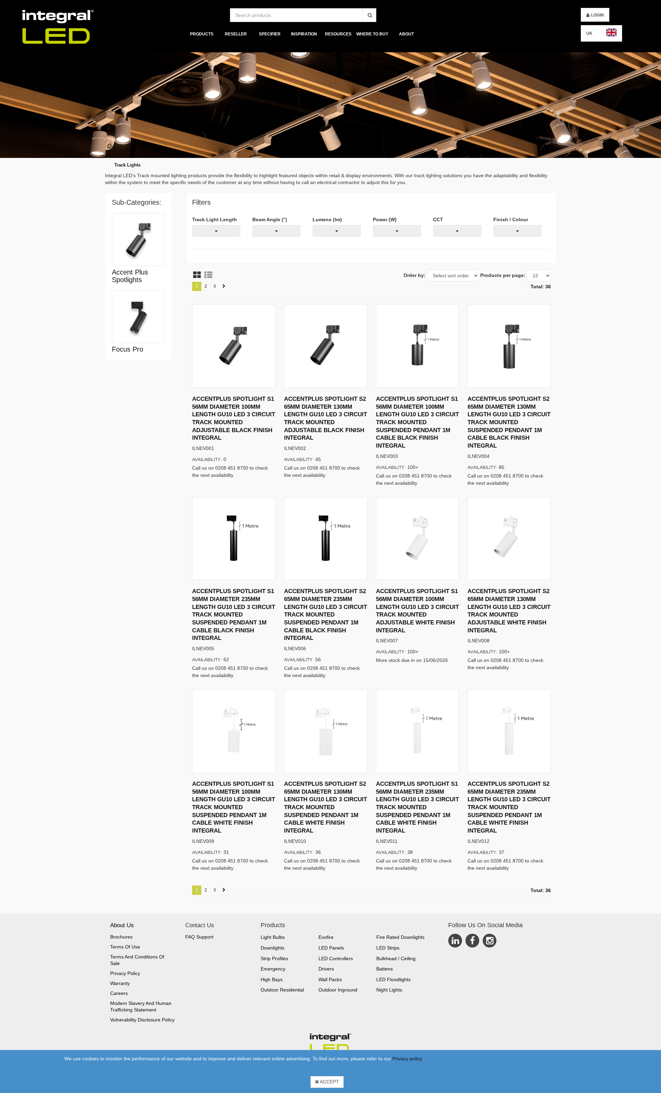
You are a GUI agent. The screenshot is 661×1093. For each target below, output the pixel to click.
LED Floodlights (393, 979)
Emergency (273, 969)
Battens (384, 969)
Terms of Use (125, 947)
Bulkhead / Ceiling (396, 958)
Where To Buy (372, 34)
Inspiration (304, 34)
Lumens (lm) (327, 219)
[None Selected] (216, 231)
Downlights (272, 948)
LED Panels (331, 948)
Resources (338, 34)
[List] (208, 275)
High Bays (272, 979)
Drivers (326, 969)
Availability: (207, 459)
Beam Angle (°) (269, 219)
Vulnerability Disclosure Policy (142, 1019)
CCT (438, 219)
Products (201, 34)
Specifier (270, 34)
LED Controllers (335, 958)
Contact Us (199, 925)
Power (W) (385, 219)
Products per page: (502, 275)
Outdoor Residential (282, 990)
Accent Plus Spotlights (130, 275)
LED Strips (387, 948)
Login (597, 15)
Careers (119, 993)
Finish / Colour (510, 219)
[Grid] (197, 275)
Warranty (120, 983)
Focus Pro (127, 349)
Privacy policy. (407, 1058)
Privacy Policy (125, 973)
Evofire (326, 937)
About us (122, 925)
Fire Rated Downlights (400, 937)
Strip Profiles (274, 958)
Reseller (236, 34)
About (406, 34)
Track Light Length (214, 219)
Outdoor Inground (337, 990)
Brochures (121, 937)
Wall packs (330, 979)
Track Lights (127, 165)
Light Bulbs (273, 937)
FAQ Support (199, 937)
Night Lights (389, 990)
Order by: (414, 275)
